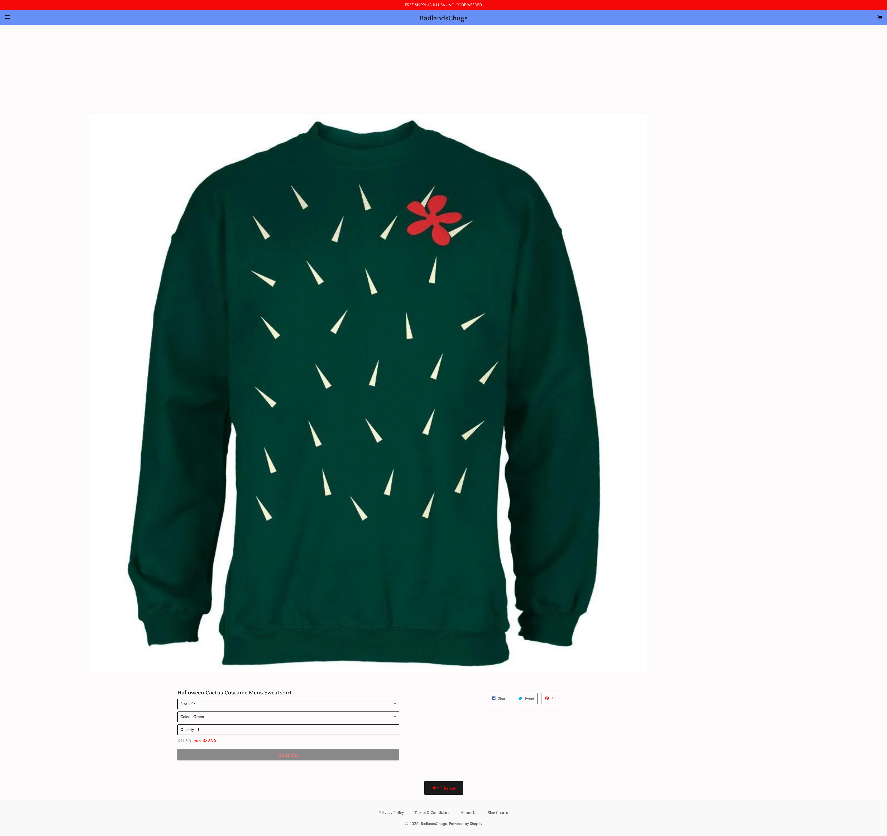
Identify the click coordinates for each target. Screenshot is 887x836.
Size (183, 704)
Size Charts (498, 812)
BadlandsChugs (443, 17)
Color (185, 716)
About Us (469, 812)
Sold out (288, 754)
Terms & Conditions (432, 812)
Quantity (187, 729)
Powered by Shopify (465, 823)
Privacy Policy (391, 812)
